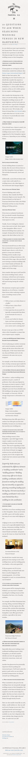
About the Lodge (5, 735)
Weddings (11, 722)
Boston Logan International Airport (12, 73)
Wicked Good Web (16, 754)
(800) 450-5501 (9, 750)
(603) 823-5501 (19, 750)
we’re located (18, 111)
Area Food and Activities (7, 736)
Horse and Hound (14, 9)
